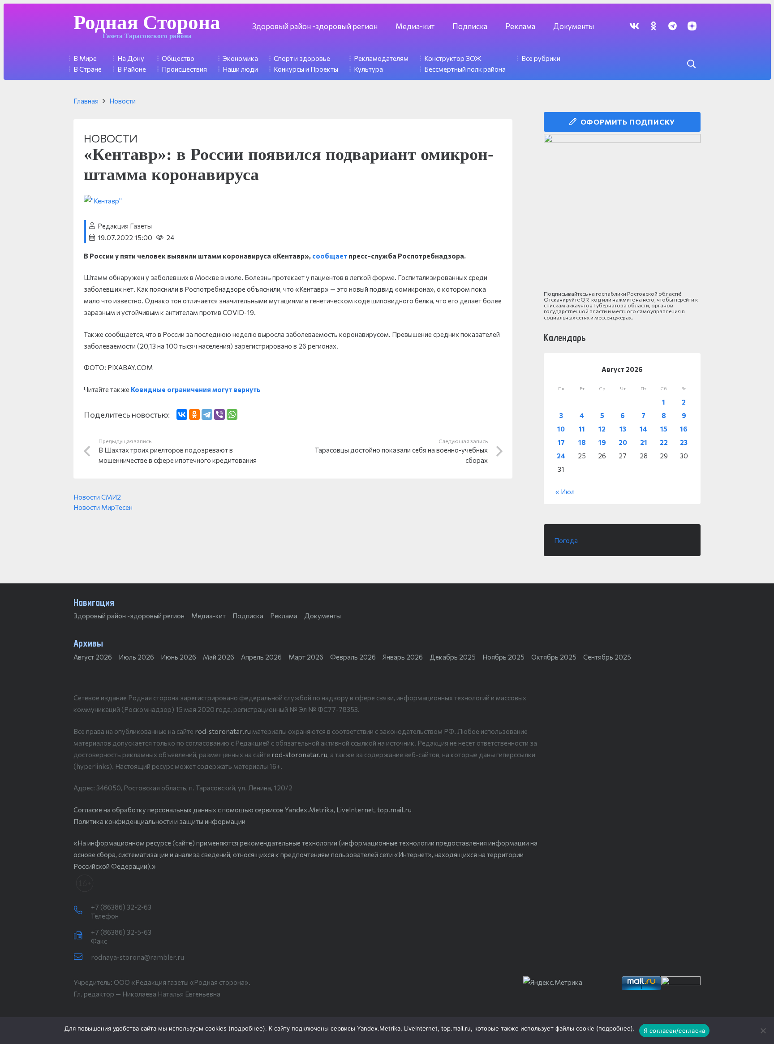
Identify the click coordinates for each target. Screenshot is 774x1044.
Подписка (247, 616)
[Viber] (219, 414)
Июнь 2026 (178, 657)
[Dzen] (692, 26)
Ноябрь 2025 (503, 657)
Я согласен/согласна (674, 1030)
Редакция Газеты (125, 226)
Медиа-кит (208, 616)
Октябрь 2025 (553, 657)
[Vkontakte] (634, 26)
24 (561, 456)
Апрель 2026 (261, 657)
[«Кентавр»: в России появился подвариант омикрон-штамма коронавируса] (103, 201)
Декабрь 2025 (453, 657)
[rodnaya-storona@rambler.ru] (82, 957)
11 (582, 429)
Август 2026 (92, 657)
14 (643, 429)
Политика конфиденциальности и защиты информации (159, 821)
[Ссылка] (622, 212)
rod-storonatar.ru (223, 731)
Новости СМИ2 (97, 497)
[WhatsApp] (232, 414)
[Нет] (762, 1030)
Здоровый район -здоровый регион (129, 616)
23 (684, 442)
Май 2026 (218, 657)
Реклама (283, 616)
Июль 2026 (136, 657)
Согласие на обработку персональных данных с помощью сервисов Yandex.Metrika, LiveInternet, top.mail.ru (242, 810)
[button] (691, 64)
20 (623, 442)
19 (602, 442)
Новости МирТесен (103, 507)
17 (561, 442)
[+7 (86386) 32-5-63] (82, 935)
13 (622, 429)
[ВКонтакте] (181, 414)
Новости (122, 101)
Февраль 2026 (353, 657)
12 (602, 429)
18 (582, 442)
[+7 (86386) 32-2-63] (82, 910)
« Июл (565, 491)
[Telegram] (672, 26)
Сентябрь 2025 (607, 657)
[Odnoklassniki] (653, 26)
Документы (322, 616)
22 (664, 442)
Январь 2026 (403, 657)
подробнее (247, 1028)
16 (684, 429)
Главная (86, 101)
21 (643, 442)
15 (663, 429)
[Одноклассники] (194, 414)
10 (561, 429)
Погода (566, 540)
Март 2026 (305, 657)
